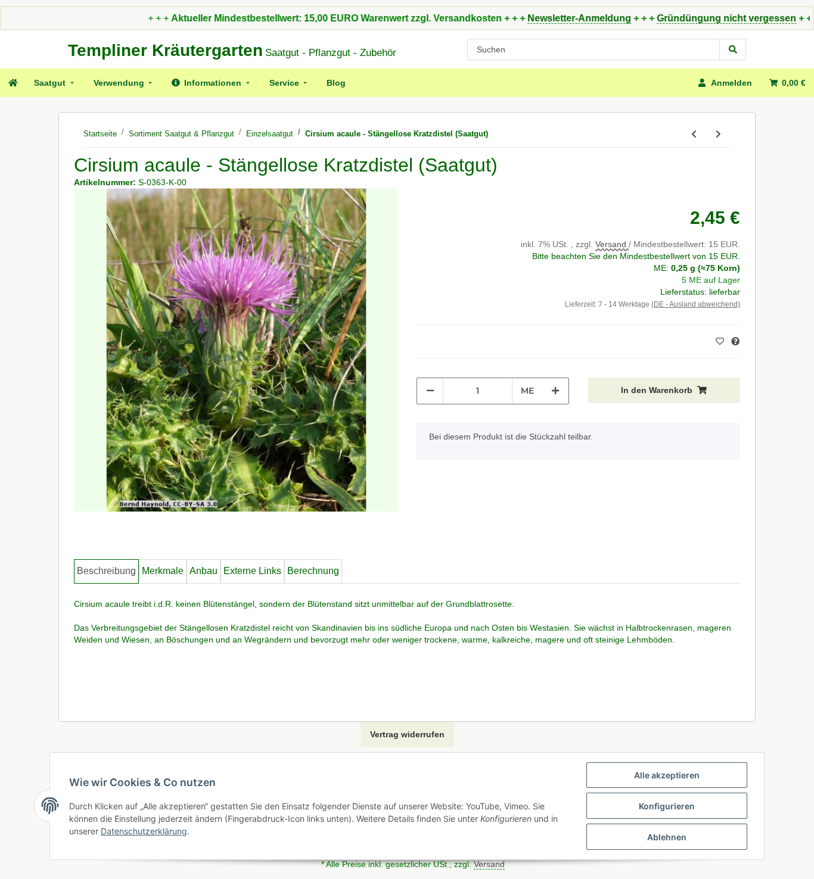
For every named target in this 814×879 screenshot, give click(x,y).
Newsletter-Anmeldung (556, 18)
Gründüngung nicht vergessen (703, 18)
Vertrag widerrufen (407, 734)
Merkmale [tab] (163, 571)
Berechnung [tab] (313, 571)
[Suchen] (733, 49)
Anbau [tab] (203, 571)
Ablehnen (666, 837)
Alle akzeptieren (667, 775)
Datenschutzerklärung (144, 831)
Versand (612, 244)
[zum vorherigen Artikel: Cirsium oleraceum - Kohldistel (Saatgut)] (694, 134)
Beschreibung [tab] (106, 571)
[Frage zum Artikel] (735, 341)
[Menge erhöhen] (555, 391)
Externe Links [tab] (252, 571)
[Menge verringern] (430, 391)
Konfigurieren (667, 806)
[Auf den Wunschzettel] (721, 341)
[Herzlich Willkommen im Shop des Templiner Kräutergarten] (12, 82)
